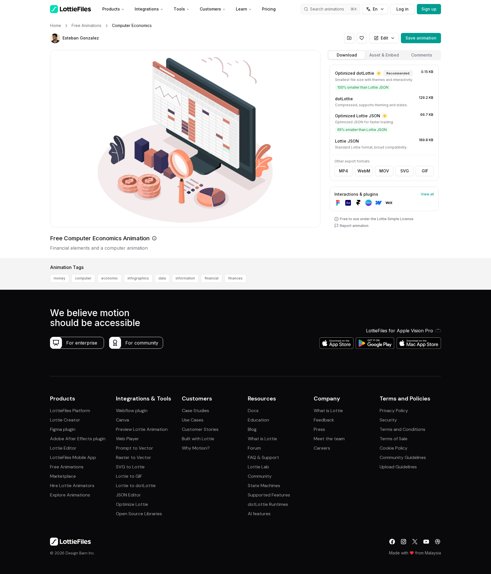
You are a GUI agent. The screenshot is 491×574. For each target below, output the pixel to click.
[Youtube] (426, 541)
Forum (254, 448)
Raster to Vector (133, 457)
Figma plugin (62, 429)
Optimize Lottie (132, 504)
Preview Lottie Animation (142, 429)
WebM (363, 170)
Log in (402, 9)
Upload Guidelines (398, 467)
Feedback (324, 420)
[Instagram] (403, 541)
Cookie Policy (393, 448)
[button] (55, 38)
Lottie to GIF (129, 476)
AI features (259, 514)
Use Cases (192, 420)
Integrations (147, 9)
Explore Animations (70, 495)
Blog (252, 429)
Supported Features (269, 495)
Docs (253, 411)
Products (111, 9)
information (185, 278)
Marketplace (63, 476)
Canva (122, 420)
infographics (138, 278)
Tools (179, 9)
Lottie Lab (258, 467)
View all (427, 194)
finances (235, 278)
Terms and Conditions (402, 429)
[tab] (346, 55)
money (59, 278)
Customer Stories (200, 429)
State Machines (264, 486)
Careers (322, 448)
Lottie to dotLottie (136, 486)
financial (212, 278)
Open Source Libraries (139, 514)
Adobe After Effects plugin (77, 439)
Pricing (269, 9)
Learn (241, 9)
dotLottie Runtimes (268, 504)
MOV (384, 170)
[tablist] (384, 55)
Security (388, 420)
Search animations (327, 9)
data (162, 278)
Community (260, 476)
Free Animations (67, 467)
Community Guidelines (403, 457)
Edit (384, 38)
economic (109, 278)
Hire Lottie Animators (72, 486)
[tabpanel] (384, 160)
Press (319, 429)
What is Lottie (262, 439)
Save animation (420, 38)
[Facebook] (392, 541)
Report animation (354, 226)
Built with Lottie (198, 439)
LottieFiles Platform (70, 411)
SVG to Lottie (130, 467)
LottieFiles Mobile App (73, 457)
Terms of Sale (393, 439)
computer (83, 278)
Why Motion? (196, 448)
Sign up (428, 9)
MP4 (343, 170)
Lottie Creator (65, 420)
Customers (210, 9)
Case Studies (195, 411)
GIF (425, 170)
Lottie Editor (63, 448)
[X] (414, 541)
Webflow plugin (131, 411)
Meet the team (329, 439)
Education (258, 420)
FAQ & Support (263, 457)
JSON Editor (128, 495)
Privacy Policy (394, 411)
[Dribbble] (437, 541)
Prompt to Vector (134, 448)
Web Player (127, 439)
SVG (404, 170)
